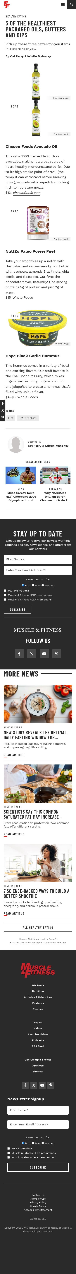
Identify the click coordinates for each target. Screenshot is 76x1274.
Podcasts (38, 1040)
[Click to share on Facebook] (2, 403)
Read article (14, 755)
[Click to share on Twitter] (2, 410)
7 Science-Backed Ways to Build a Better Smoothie (37, 893)
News (21, 489)
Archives (38, 1065)
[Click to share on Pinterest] (2, 417)
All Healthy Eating (38, 927)
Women (49, 585)
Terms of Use (38, 1198)
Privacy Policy (38, 1202)
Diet (10, 418)
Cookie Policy (38, 1206)
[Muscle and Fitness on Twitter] (31, 653)
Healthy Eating (16, 16)
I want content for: (38, 579)
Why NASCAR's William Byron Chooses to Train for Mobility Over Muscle (55, 500)
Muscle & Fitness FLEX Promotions (29, 599)
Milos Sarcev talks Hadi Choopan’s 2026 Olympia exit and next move (21, 498)
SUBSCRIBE (18, 609)
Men (37, 585)
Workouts (38, 985)
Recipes (38, 1009)
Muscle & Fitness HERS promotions (30, 595)
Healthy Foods (28, 418)
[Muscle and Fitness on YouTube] (44, 653)
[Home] (7, 6)
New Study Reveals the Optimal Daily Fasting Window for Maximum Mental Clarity (35, 737)
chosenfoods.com (26, 193)
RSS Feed (38, 1046)
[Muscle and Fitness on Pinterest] (56, 653)
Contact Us (38, 1195)
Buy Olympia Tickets (38, 1059)
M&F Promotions (18, 590)
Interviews (55, 489)
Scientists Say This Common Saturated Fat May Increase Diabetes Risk (31, 817)
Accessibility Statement (38, 1210)
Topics (38, 1022)
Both (28, 585)
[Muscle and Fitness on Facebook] (19, 653)
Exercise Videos (38, 1034)
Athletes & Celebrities (38, 997)
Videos (38, 1028)
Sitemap (38, 1071)
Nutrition (38, 991)
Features (38, 1003)
